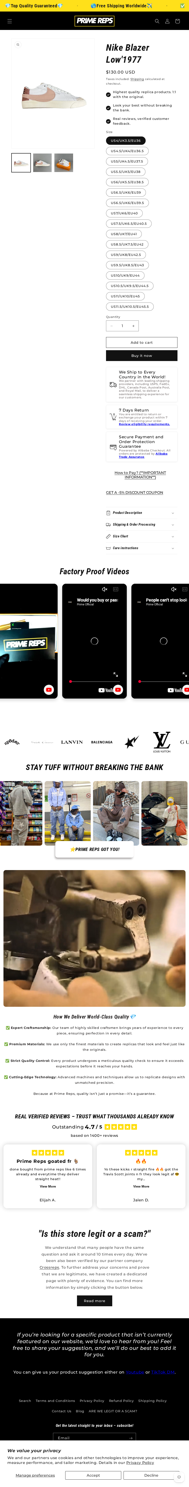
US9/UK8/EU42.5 (126, 255)
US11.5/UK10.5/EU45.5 (130, 307)
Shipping (137, 79)
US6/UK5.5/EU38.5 (127, 182)
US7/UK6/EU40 (124, 213)
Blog (80, 1411)
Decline (151, 1475)
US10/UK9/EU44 (125, 275)
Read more (94, 1301)
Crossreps (49, 1267)
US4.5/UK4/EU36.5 (127, 151)
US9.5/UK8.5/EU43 (127, 265)
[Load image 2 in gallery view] (42, 162)
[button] (10, 21)
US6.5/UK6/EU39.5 (127, 203)
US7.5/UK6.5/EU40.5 (129, 224)
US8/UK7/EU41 (124, 234)
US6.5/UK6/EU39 (126, 192)
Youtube (135, 1372)
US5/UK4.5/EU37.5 (127, 161)
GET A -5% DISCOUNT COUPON (134, 492)
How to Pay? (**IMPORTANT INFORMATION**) (140, 475)
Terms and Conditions (55, 1401)
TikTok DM (162, 1372)
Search (25, 1401)
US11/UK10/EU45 (125, 296)
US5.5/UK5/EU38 (126, 172)
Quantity (113, 317)
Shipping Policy (152, 1401)
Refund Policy (121, 1401)
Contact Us (61, 1411)
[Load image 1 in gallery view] (21, 162)
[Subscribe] (131, 1438)
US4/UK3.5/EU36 (126, 141)
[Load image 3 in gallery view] (63, 162)
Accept (93, 1475)
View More (48, 1186)
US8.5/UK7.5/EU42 (127, 244)
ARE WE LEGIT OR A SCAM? (113, 1411)
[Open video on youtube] (49, 690)
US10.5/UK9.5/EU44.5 (130, 286)
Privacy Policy (140, 1462)
